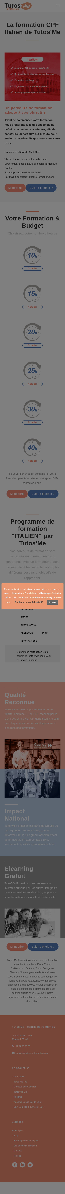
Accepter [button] (53, 602)
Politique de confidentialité (29, 602)
